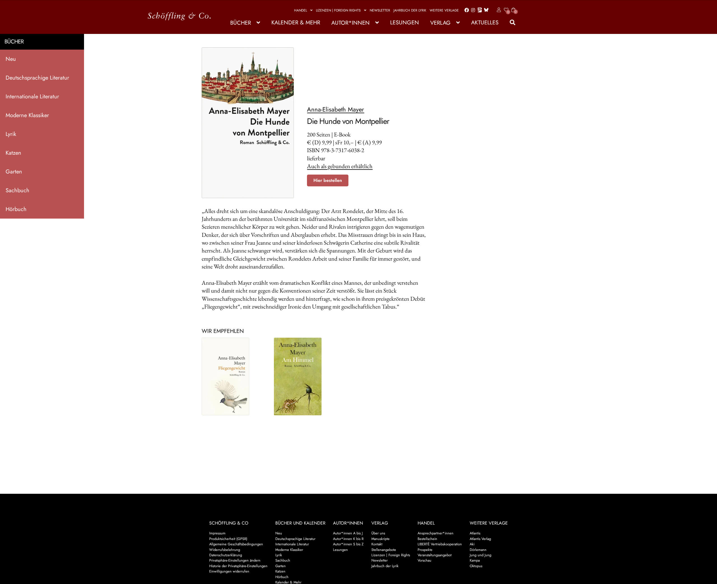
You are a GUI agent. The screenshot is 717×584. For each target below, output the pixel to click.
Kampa (475, 560)
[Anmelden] (498, 10)
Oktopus (476, 566)
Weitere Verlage (444, 10)
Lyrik (11, 134)
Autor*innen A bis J (348, 533)
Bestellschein (427, 538)
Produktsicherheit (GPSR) (228, 538)
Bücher (240, 23)
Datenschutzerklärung (225, 555)
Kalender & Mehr (295, 22)
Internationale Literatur (32, 96)
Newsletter (380, 10)
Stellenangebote (383, 549)
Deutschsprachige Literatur (37, 78)
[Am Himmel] (305, 376)
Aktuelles (485, 22)
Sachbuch (17, 190)
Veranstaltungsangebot (434, 555)
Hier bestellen (327, 180)
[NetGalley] (478, 10)
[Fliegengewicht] (233, 376)
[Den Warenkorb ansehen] (513, 6)
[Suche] (509, 22)
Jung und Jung (480, 555)
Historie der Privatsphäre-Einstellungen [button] (238, 566)
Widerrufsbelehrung (224, 549)
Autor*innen (350, 23)
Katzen (13, 153)
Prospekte (425, 549)
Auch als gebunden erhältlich (340, 166)
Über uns (378, 533)
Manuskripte (380, 538)
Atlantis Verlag (480, 538)
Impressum (217, 533)
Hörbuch (16, 209)
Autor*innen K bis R (348, 538)
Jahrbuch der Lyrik (410, 10)
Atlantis (475, 533)
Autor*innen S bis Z (348, 544)
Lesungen (404, 22)
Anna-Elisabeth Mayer (335, 109)
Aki (472, 544)
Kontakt (376, 544)
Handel (300, 10)
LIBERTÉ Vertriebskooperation (440, 544)
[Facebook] (465, 10)
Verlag (440, 23)
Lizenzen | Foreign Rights (338, 10)
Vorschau (424, 560)
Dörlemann (478, 549)
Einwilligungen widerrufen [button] (229, 571)
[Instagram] (472, 10)
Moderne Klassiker (27, 115)
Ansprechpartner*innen (435, 533)
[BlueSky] (485, 10)
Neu (11, 59)
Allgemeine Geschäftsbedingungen (236, 544)
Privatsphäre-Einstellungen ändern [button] (234, 560)
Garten (14, 172)
